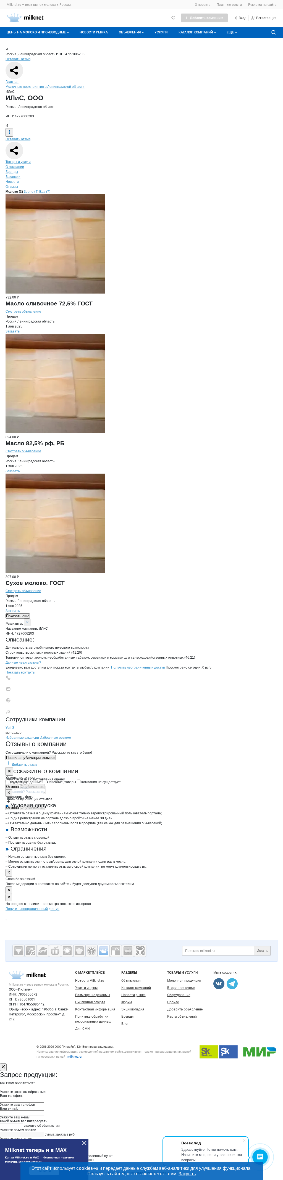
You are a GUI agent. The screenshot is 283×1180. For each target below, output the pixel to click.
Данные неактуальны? (23, 662)
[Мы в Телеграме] (232, 983)
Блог (125, 1024)
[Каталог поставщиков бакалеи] (128, 950)
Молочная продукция (184, 981)
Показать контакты (20, 672)
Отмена (12, 787)
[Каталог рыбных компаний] (42, 950)
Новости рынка (94, 32)
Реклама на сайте (262, 5)
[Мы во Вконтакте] (218, 983)
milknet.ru (74, 1056)
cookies (84, 1168)
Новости (12, 182)
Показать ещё (17, 616)
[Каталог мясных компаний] (18, 950)
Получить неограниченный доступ (138, 667)
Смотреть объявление (23, 311)
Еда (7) (44, 192)
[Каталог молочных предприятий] (103, 950)
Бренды (12, 172)
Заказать (13, 331)
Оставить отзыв (18, 59)
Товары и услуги (18, 162)
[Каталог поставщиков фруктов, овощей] (91, 950)
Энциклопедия (132, 1009)
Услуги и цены (86, 988)
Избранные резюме (55, 738)
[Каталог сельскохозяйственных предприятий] (67, 950)
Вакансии (13, 177)
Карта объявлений (182, 1016)
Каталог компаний (196, 32)
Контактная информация (95, 1009)
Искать (262, 951)
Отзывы (12, 187)
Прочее (173, 1002)
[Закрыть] (9, 771)
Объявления (130, 32)
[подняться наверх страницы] (6, 919)
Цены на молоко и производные (36, 32)
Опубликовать (32, 787)
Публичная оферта (90, 1002)
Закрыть (187, 1173)
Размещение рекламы (92, 995)
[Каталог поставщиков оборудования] (30, 950)
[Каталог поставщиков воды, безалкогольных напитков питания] (115, 950)
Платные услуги (229, 5)
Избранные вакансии (23, 738)
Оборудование (178, 995)
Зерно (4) (31, 192)
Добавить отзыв (24, 765)
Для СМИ (82, 1029)
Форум (126, 1002)
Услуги (160, 32)
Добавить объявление (185, 1009)
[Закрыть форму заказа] (3, 1067)
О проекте (202, 5)
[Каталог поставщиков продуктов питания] (55, 950)
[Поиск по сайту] (273, 32)
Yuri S (10, 728)
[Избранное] (173, 18)
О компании (15, 167)
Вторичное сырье (181, 988)
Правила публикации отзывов (30, 758)
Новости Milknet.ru (89, 981)
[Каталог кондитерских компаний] (79, 950)
